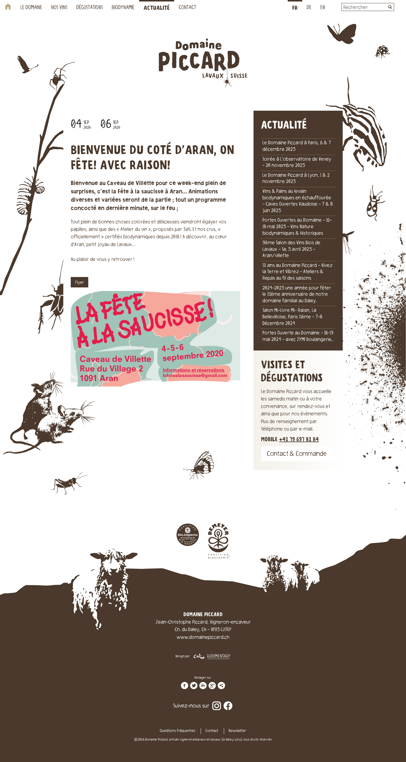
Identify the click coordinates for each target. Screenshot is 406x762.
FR (295, 8)
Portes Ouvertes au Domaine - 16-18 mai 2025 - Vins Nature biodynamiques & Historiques (297, 227)
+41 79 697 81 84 (299, 439)
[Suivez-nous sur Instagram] (216, 701)
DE (309, 8)
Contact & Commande (297, 454)
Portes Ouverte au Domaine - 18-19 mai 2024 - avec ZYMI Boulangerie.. (297, 336)
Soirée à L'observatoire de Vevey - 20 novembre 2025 (296, 163)
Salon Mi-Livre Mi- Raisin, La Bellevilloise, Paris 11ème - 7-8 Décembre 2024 (292, 317)
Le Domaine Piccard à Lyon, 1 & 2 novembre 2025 (296, 179)
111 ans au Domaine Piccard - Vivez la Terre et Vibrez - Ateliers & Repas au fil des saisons (297, 272)
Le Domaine (31, 8)
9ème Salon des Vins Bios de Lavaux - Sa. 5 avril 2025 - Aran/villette (291, 249)
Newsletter (237, 731)
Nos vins (59, 8)
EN (322, 8)
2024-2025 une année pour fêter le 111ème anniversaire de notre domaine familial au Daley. (296, 294)
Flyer (79, 283)
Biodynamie (123, 8)
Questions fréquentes (177, 731)
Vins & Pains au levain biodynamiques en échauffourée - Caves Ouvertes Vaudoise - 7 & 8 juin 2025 (297, 201)
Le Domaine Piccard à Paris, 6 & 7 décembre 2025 (296, 146)
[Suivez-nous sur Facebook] (228, 701)
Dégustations (89, 8)
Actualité (157, 8)
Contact (187, 8)
